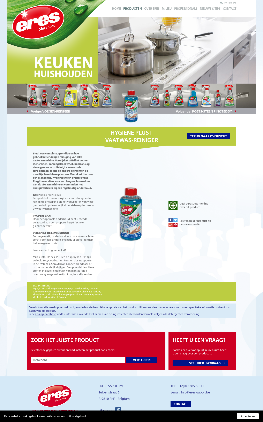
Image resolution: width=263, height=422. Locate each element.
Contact (229, 8)
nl (221, 2)
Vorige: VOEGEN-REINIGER (50, 111)
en (230, 2)
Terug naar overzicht (208, 136)
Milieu (167, 8)
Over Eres (151, 8)
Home (116, 8)
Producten (132, 8)
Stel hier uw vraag (205, 363)
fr (225, 2)
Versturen (142, 360)
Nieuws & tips (210, 8)
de (234, 2)
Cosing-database (45, 314)
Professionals (185, 8)
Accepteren (248, 416)
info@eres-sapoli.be (195, 392)
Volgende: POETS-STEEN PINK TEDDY (204, 111)
